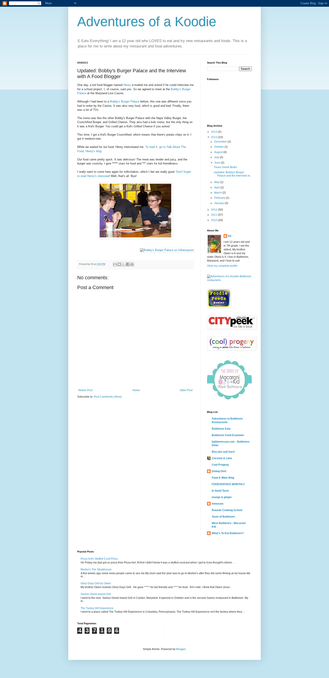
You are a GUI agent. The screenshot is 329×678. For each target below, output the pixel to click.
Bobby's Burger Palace (124, 101)
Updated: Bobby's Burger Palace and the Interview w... (233, 174)
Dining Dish (219, 471)
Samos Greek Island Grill (96, 594)
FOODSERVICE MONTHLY (228, 484)
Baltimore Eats (221, 428)
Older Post (186, 390)
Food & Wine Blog (223, 477)
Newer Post (85, 390)
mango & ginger (222, 497)
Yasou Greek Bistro (225, 167)
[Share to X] (123, 264)
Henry (127, 85)
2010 (214, 220)
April (217, 187)
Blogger (181, 649)
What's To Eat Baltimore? (228, 533)
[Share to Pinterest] (132, 264)
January (219, 203)
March (218, 192)
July (217, 157)
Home (136, 390)
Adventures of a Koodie (146, 21)
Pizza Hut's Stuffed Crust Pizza (99, 558)
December (221, 141)
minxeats (218, 503)
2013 (214, 137)
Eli (229, 236)
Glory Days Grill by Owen (96, 583)
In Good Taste (220, 490)
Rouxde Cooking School (227, 510)
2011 (214, 214)
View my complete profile (222, 265)
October (219, 146)
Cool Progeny (220, 464)
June (217, 162)
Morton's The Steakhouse (96, 569)
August (218, 152)
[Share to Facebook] (128, 264)
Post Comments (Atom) (108, 396)
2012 (214, 209)
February (220, 197)
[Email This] (115, 264)
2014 (214, 131)
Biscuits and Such (223, 451)
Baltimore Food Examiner (228, 435)
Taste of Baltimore (223, 516)
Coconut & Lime (222, 458)
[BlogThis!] (119, 264)
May (217, 182)
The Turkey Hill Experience (97, 608)
